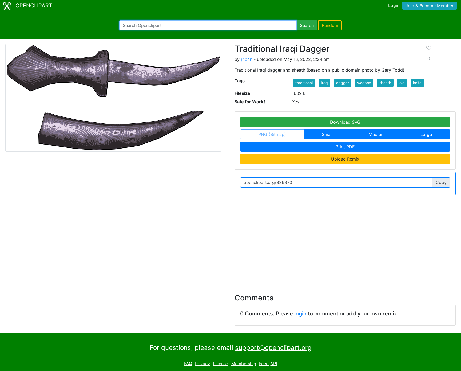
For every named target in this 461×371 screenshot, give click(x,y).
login (300, 313)
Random (330, 25)
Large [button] (426, 134)
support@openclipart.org (273, 348)
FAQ (188, 363)
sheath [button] (385, 82)
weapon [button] (364, 82)
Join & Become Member (430, 5)
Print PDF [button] (345, 146)
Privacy (202, 363)
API (273, 363)
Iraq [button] (324, 82)
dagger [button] (342, 82)
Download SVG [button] (345, 122)
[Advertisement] (230, 241)
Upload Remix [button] (345, 159)
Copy (441, 182)
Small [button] (327, 134)
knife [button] (417, 82)
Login (393, 5)
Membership (243, 363)
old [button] (402, 82)
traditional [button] (304, 82)
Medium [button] (377, 134)
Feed (264, 363)
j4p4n (246, 59)
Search (307, 25)
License (220, 363)
